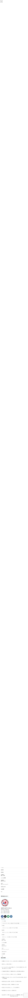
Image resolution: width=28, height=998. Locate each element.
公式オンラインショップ (4, 884)
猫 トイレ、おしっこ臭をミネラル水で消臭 (10, 932)
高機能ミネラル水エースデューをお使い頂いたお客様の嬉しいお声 (14, 961)
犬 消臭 (3, 925)
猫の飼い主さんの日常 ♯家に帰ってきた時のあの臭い (12, 981)
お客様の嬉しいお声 (3, 875)
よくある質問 (3, 877)
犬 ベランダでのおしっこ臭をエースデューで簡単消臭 (11, 974)
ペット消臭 (4, 921)
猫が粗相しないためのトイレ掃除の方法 (9, 990)
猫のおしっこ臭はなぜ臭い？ (7, 964)
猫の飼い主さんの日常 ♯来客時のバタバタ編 (10, 984)
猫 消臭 (2, 869)
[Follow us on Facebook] (2, 916)
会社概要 (2, 889)
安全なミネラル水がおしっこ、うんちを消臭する (10, 987)
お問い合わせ (3, 886)
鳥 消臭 (2, 872)
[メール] (8, 916)
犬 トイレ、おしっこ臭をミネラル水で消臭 (10, 927)
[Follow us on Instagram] (11, 916)
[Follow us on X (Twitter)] (5, 916)
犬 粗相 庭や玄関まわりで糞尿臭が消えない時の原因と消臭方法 (13, 971)
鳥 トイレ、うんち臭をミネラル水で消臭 (10, 936)
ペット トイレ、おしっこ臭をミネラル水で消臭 (11, 923)
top (1, 891)
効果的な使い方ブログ (3, 881)
